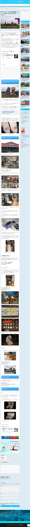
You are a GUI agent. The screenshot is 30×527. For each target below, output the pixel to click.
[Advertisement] (10, 72)
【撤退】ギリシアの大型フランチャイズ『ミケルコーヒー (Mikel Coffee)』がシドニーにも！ (25, 54)
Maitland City (10, 16)
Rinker (25, 139)
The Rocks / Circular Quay (27, 39)
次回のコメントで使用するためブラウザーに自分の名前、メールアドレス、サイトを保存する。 (10, 503)
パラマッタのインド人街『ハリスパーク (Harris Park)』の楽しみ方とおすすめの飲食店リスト (25, 79)
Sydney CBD (28, 48)
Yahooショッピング (24, 143)
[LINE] (17, 437)
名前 (1, 493)
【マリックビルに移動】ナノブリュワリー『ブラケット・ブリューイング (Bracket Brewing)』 (25, 113)
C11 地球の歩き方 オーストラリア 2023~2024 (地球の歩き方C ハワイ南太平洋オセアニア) (25, 136)
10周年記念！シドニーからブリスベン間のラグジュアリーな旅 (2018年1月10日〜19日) (7, 429)
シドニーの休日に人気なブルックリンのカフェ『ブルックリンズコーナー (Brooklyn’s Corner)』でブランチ (25, 97)
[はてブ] (11, 437)
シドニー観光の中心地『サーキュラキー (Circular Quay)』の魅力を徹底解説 (25, 45)
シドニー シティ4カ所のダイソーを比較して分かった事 (25, 29)
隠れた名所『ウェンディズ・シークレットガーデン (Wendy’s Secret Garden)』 (25, 88)
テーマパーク (7, 17)
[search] (28, 5)
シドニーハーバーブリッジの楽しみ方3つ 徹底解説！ (25, 62)
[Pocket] (14, 437)
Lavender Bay (28, 82)
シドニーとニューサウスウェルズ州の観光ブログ (15, 1)
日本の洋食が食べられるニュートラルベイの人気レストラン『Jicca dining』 (25, 121)
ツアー (5, 17)
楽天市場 (22, 142)
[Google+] (8, 437)
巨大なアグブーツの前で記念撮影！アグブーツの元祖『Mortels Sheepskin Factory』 (10, 8)
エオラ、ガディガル (10, 515)
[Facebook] (2, 437)
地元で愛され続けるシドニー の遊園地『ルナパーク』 (25, 37)
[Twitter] (5, 437)
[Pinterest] (14, 438)
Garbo (22, 118)
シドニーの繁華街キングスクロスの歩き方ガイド (25, 106)
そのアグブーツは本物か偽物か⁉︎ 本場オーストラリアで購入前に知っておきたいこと (7, 55)
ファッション (2, 17)
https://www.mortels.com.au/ (6, 113)
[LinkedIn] (5, 438)
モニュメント (10, 17)
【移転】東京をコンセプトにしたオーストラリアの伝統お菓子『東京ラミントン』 (25, 71)
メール (1, 496)
